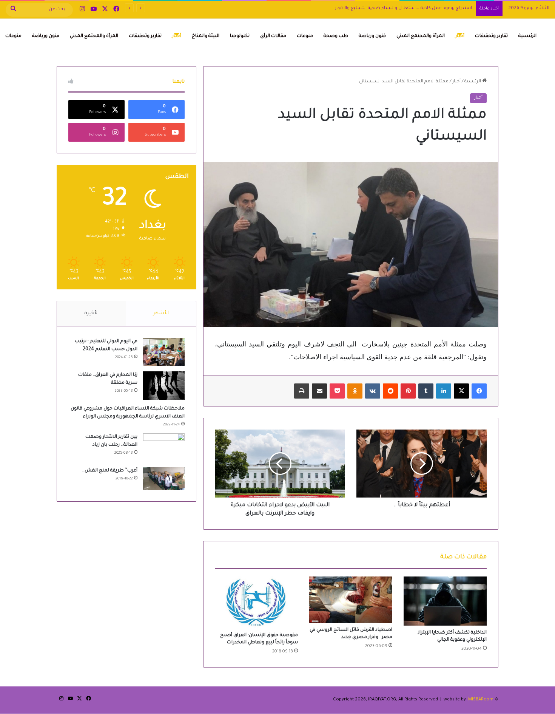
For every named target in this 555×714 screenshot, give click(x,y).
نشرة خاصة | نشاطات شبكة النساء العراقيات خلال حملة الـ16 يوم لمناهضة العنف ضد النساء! (378, 8)
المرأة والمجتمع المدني (420, 36)
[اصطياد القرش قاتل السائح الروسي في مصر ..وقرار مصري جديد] (350, 599)
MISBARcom (480, 699)
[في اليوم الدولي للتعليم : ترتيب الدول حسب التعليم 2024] (164, 352)
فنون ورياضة (372, 36)
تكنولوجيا (240, 36)
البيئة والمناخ (205, 36)
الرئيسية (527, 36)
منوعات (305, 36)
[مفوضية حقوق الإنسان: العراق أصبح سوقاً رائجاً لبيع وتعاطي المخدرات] (256, 602)
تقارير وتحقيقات (491, 36)
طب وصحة (336, 36)
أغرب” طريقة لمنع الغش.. (109, 470)
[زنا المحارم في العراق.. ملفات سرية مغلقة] (164, 385)
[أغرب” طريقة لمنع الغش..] (164, 478)
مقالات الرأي (273, 36)
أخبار (459, 36)
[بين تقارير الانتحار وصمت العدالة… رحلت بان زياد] (164, 447)
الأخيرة (91, 313)
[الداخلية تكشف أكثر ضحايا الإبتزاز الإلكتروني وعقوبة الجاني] (445, 601)
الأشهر (161, 313)
